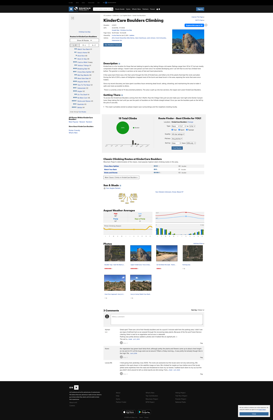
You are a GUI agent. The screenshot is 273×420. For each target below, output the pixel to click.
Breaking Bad (82, 69)
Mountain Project (152, 399)
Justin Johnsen (151, 38)
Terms (141, 417)
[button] (174, 41)
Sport (182, 130)
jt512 (113, 38)
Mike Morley (130, 38)
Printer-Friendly (74, 130)
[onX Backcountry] (109, 2)
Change (190, 122)
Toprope (191, 130)
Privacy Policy (262, 409)
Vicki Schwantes (161, 38)
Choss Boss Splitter (84, 72)
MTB (77, 2)
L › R (74, 45)
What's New (136, 9)
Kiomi (107, 349)
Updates (131, 35)
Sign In (200, 9)
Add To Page (199, 20)
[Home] (81, 9)
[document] (254, 411)
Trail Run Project (181, 396)
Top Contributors (152, 396)
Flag (201, 343)
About (118, 393)
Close (254, 414)
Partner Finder (121, 402)
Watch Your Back (83, 49)
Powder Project (180, 399)
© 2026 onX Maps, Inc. (130, 417)
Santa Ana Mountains (139, 15)
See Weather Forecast (113, 45)
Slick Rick (81, 56)
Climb (71, 2)
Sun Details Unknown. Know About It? (169, 192)
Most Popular (73, 122)
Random (89, 122)
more (130, 339)
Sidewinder (81, 88)
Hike (83, 2)
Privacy (146, 417)
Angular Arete (82, 82)
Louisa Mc (108, 363)
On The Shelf (82, 94)
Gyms (128, 9)
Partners (145, 9)
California (115, 15)
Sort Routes (82, 112)
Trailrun (91, 2)
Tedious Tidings (83, 65)
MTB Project (150, 402)
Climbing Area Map (84, 32)
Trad (175, 130)
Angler (79, 91)
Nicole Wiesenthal (120, 38)
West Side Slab (83, 78)
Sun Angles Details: (121, 195)
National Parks (180, 402)
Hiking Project (180, 393)
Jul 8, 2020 (176, 370)
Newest (82, 122)
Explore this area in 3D (194, 25)
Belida (79, 107)
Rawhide (80, 104)
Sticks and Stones (84, 101)
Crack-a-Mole (82, 62)
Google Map (115, 30)
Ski (99, 2)
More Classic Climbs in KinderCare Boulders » (121, 177)
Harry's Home (82, 52)
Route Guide (119, 9)
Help (117, 396)
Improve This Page (197, 17)
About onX (73, 402)
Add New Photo (198, 243)
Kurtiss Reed (116, 35)
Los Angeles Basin (125, 15)
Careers (72, 405)
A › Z (94, 45)
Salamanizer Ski (117, 40)
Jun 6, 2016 (133, 353)
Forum (152, 9)
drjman (107, 329)
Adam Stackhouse (140, 38)
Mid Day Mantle (83, 75)
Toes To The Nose (83, 85)
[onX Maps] (73, 389)
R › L (84, 45)
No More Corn (82, 98)
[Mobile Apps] (158, 9)
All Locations (107, 15)
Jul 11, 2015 (136, 339)
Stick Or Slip (82, 59)
